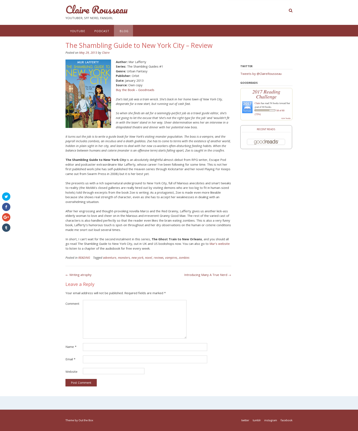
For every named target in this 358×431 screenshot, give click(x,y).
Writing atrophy (78, 275)
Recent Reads (266, 129)
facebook (287, 420)
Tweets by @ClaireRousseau (261, 74)
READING (84, 258)
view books (286, 118)
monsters (124, 258)
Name (70, 347)
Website (71, 371)
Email (70, 359)
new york (137, 258)
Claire (106, 53)
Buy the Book (125, 90)
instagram (270, 420)
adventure (109, 258)
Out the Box (86, 420)
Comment (72, 303)
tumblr (257, 420)
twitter (245, 420)
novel (148, 258)
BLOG (123, 31)
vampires (171, 258)
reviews (158, 258)
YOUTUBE (77, 31)
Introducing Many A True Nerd (207, 275)
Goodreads (146, 90)
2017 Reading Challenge (266, 94)
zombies (184, 258)
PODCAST (101, 31)
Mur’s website (219, 244)
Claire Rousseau (96, 10)
